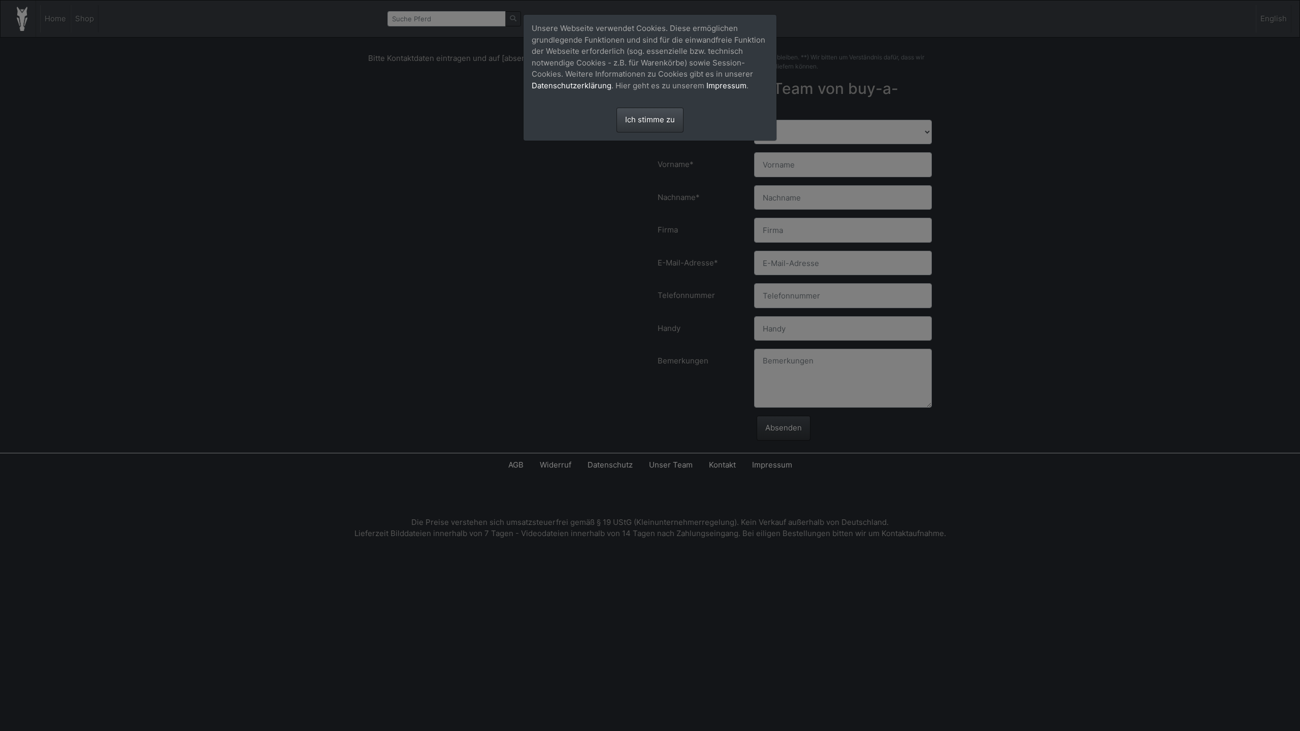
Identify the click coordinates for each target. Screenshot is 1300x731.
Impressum (726, 85)
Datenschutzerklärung (571, 85)
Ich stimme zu (650, 119)
